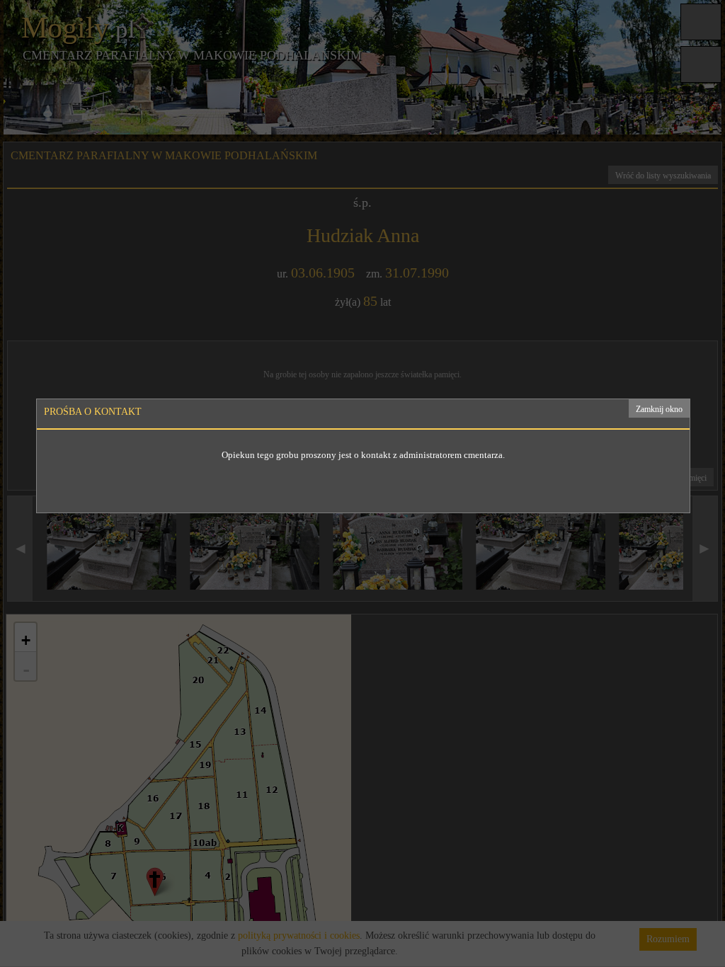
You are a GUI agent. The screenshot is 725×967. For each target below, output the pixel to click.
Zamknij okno (659, 409)
